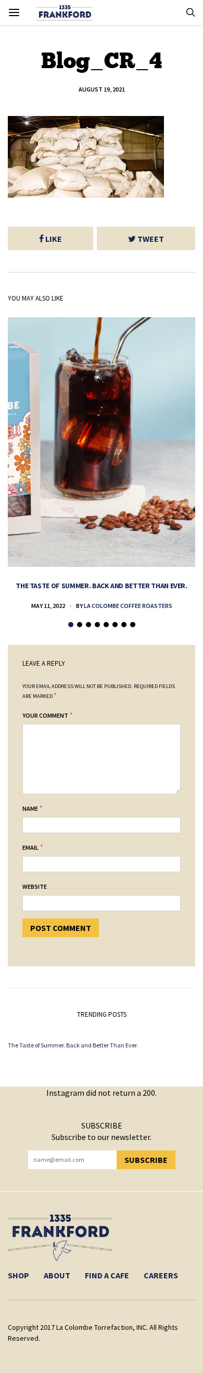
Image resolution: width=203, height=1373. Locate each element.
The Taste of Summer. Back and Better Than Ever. (101, 585)
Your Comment (45, 715)
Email (30, 847)
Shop (18, 1275)
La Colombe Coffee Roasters (128, 606)
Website (34, 886)
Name (30, 808)
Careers (161, 1275)
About (57, 1275)
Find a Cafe (107, 1275)
